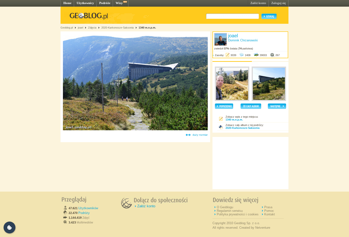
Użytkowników (88, 208)
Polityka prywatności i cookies (238, 214)
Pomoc (269, 211)
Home (67, 3)
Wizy (119, 3)
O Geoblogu (225, 207)
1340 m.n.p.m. (147, 27)
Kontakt (269, 214)
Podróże (104, 3)
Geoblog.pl (67, 27)
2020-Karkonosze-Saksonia (117, 27)
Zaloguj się (278, 3)
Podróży (84, 213)
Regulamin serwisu (230, 211)
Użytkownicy (85, 3)
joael (80, 27)
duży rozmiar (200, 134)
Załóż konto (258, 3)
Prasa (268, 207)
